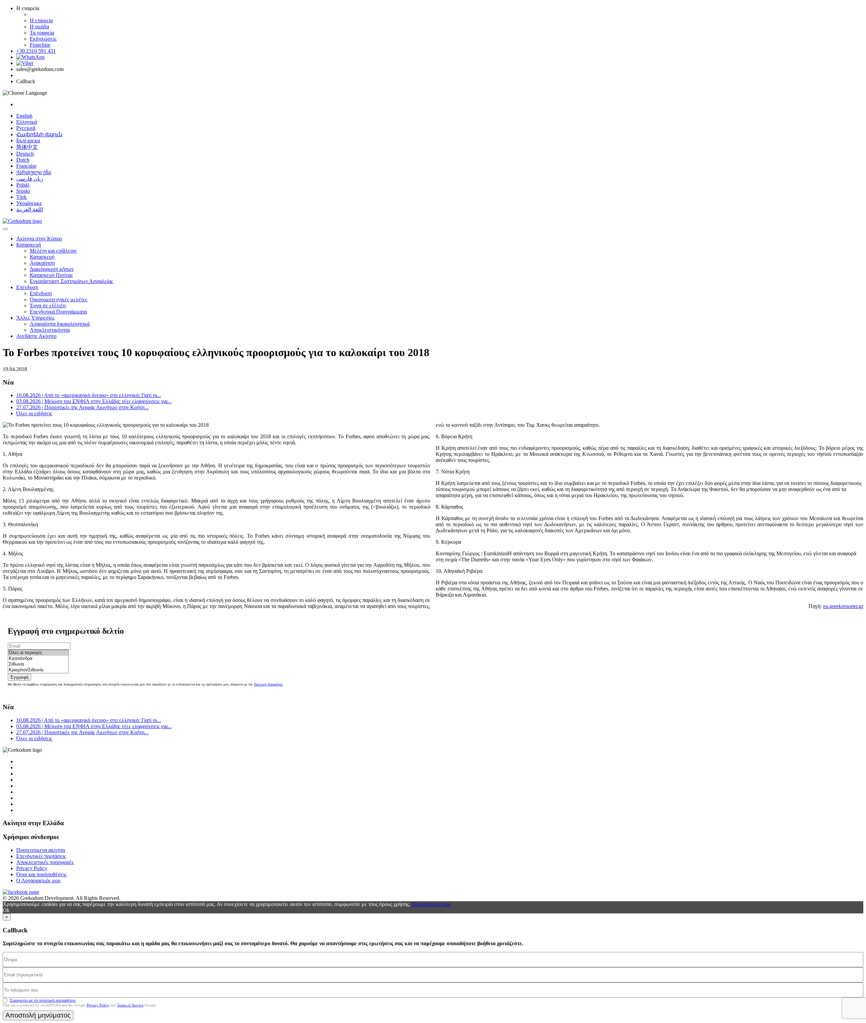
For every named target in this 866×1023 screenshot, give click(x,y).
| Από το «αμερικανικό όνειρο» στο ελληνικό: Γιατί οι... (88, 395)
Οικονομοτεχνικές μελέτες (58, 299)
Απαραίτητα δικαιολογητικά (60, 324)
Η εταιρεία (41, 20)
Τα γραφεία (42, 33)
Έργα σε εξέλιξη (48, 305)
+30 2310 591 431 (36, 51)
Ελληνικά (26, 122)
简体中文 (27, 147)
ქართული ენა (33, 172)
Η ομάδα (39, 26)
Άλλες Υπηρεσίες (35, 318)
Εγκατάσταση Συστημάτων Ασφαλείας (71, 281)
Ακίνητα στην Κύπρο (39, 238)
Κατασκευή (28, 245)
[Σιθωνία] (38, 664)
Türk (21, 197)
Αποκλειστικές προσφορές (45, 862)
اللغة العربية (29, 209)
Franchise (40, 45)
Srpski (23, 191)
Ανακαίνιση (42, 263)
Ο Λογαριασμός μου (38, 880)
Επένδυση (27, 287)
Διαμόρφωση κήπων (52, 269)
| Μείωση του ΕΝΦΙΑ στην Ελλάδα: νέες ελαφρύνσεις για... (94, 401)
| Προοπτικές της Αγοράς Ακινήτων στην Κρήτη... (82, 407)
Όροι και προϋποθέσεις (41, 874)
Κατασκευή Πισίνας (51, 275)
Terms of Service (130, 1005)
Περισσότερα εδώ (431, 904)
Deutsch (25, 154)
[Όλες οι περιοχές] (38, 653)
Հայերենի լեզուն (39, 134)
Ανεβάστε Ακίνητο (36, 336)
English (24, 116)
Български (28, 140)
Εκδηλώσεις (43, 39)
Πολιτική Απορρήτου (268, 684)
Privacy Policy (31, 868)
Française (26, 166)
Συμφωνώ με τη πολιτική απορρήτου (42, 1000)
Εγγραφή (19, 677)
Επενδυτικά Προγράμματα (58, 312)
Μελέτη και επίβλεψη (53, 251)
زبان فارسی (29, 179)
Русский (26, 128)
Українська (29, 203)
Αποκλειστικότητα (50, 330)
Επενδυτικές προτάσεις (41, 856)
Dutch (22, 160)
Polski (22, 185)
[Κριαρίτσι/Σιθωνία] (38, 670)
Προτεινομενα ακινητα (40, 850)
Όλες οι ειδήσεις (34, 413)
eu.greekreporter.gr (843, 606)
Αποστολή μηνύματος (38, 1015)
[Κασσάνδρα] (38, 658)
